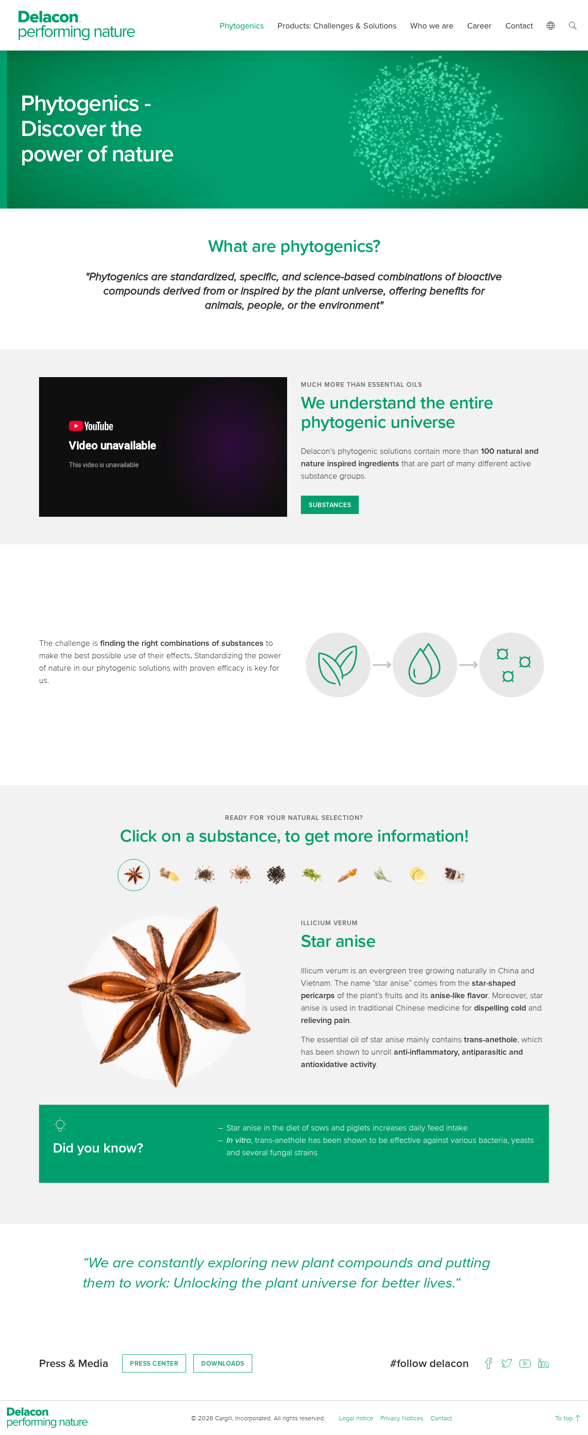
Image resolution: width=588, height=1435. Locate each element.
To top (565, 1417)
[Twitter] (506, 1363)
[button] (550, 25)
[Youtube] (525, 1363)
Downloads (222, 1363)
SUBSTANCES (330, 504)
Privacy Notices (401, 1417)
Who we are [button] (431, 25)
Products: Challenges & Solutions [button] (336, 25)
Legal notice (356, 1417)
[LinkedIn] (543, 1363)
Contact (519, 25)
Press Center (154, 1363)
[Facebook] (488, 1363)
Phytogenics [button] (242, 25)
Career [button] (479, 25)
